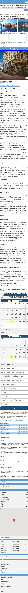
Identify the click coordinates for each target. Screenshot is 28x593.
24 (3, 321)
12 (12, 314)
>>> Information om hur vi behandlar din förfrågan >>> (15, 420)
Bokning (15, 97)
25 (7, 321)
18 (7, 318)
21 (20, 318)
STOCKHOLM (8, 31)
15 (24, 314)
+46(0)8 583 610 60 (8, 413)
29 (24, 321)
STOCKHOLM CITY (4, 33)
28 (20, 321)
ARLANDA (4, 35)
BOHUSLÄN (22, 35)
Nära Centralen (4, 85)
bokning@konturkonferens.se (6, 46)
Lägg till (15, 295)
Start (2, 1)
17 (3, 318)
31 (3, 325)
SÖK (26, 10)
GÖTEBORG (22, 33)
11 (7, 314)
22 (24, 318)
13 (16, 314)
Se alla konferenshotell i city (20, 42)
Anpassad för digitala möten (13, 85)
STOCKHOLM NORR (13, 33)
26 (12, 321)
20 (16, 318)
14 (20, 314)
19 (12, 318)
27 (16, 321)
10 (3, 314)
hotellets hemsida (18, 285)
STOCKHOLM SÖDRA (13, 35)
